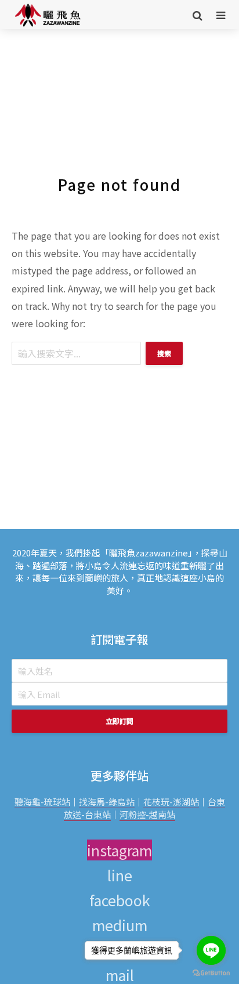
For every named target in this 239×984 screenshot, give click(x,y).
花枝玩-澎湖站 (171, 801)
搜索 (164, 353)
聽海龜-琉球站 (42, 801)
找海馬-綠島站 (107, 801)
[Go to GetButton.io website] (211, 972)
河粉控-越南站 (147, 814)
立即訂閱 (119, 721)
